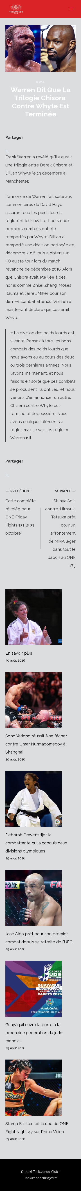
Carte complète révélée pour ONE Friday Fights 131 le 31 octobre (20, 512)
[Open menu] (71, 8)
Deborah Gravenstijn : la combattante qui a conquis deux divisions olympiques (36, 843)
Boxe (40, 81)
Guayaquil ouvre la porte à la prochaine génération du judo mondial (33, 1032)
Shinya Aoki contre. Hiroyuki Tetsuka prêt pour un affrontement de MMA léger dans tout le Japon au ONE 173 (60, 528)
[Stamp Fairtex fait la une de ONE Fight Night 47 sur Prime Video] (40, 1088)
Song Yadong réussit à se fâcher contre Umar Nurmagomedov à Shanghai (36, 744)
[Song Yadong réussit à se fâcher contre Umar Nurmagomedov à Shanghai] (40, 700)
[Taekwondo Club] (18, 9)
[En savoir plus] (40, 617)
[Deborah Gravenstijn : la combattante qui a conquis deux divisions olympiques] (40, 799)
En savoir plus (18, 653)
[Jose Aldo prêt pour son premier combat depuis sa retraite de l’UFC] (40, 898)
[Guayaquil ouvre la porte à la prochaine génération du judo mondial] (40, 989)
